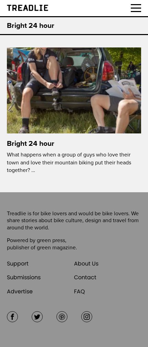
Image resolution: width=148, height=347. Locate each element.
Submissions (24, 277)
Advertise (20, 291)
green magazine (56, 247)
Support (18, 264)
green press (51, 240)
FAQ (79, 291)
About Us (86, 264)
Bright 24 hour (30, 143)
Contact (85, 277)
